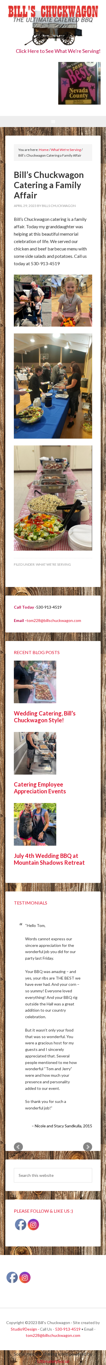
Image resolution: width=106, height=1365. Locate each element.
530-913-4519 (68, 1329)
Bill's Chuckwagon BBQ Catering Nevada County (53, 26)
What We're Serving (53, 564)
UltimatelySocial (53, 1361)
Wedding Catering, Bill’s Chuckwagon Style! (44, 716)
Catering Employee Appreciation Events (40, 787)
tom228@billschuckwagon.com (54, 620)
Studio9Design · (25, 1329)
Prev (18, 1147)
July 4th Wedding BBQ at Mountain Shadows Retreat (49, 859)
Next (87, 1147)
